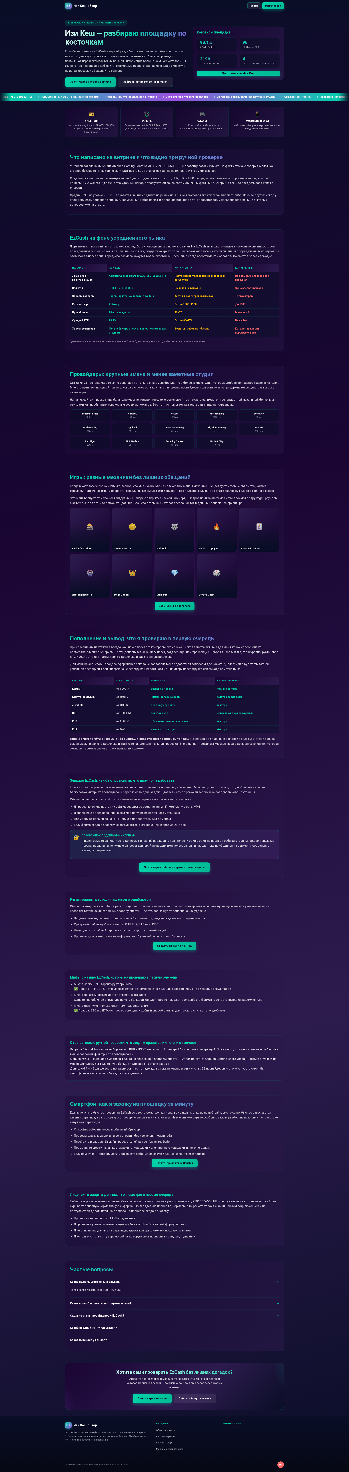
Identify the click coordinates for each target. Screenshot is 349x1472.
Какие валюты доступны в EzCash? (95, 1281)
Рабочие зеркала (165, 1436)
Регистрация (273, 5)
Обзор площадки (165, 1430)
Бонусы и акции (164, 1442)
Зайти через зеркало (152, 1398)
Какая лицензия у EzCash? (88, 1340)
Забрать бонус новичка (195, 1398)
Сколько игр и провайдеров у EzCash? (97, 1315)
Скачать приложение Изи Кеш (175, 1163)
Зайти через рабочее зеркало (90, 81)
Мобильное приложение (169, 1449)
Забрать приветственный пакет (145, 81)
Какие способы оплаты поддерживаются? (100, 1303)
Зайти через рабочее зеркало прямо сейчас (174, 867)
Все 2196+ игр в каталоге (174, 605)
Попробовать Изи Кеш (238, 73)
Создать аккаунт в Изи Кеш (174, 945)
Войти (254, 5)
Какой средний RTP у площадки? (93, 1328)
